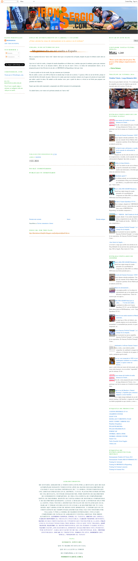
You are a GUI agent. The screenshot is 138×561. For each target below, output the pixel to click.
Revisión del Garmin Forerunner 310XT (126, 135)
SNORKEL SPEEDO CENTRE (118, 436)
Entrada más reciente (35, 219)
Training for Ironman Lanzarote (118, 467)
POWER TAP (113, 431)
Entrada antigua (100, 219)
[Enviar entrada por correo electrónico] (57, 154)
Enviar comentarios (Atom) (45, 223)
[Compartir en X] (34, 161)
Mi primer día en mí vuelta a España (54, 51)
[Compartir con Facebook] (36, 161)
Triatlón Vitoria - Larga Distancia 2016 (123, 78)
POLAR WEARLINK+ (116, 426)
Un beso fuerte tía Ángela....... (116, 242)
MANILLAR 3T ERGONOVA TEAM (120, 419)
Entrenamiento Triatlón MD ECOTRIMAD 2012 (123, 459)
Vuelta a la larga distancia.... (123, 163)
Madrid (38, 157)
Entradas (9, 53)
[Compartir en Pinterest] (38, 161)
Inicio (68, 219)
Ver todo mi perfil (12, 43)
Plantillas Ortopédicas (115, 424)
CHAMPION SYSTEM (116, 414)
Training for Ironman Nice (116, 469)
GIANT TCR (113, 416)
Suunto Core (112, 439)
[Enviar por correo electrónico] (30, 161)
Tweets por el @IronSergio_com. (14, 75)
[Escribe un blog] (32, 161)
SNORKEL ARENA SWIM (117, 434)
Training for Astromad (115, 462)
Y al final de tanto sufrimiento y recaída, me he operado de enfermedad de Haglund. (126, 150)
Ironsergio (11, 40)
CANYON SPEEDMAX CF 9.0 (118, 411)
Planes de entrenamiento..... (122, 288)
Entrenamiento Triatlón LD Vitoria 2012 (121, 457)
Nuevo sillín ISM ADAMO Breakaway (126, 189)
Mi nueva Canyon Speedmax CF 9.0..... (126, 201)
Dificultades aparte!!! (121, 176)
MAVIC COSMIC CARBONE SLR (119, 421)
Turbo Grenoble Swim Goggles (118, 441)
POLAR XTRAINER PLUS (117, 429)
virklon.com (112, 444)
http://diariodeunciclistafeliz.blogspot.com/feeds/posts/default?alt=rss (49, 233)
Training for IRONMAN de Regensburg (120, 464)
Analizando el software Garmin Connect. (126, 345)
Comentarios (11, 57)
